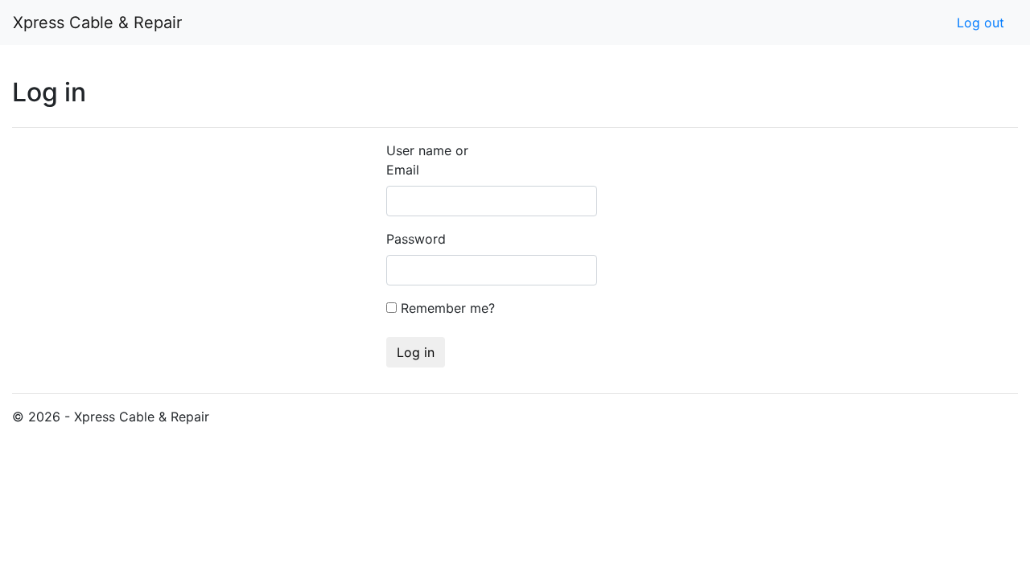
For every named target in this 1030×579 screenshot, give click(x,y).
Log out (980, 22)
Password (403, 239)
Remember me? (448, 308)
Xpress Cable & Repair (97, 22)
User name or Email (427, 160)
